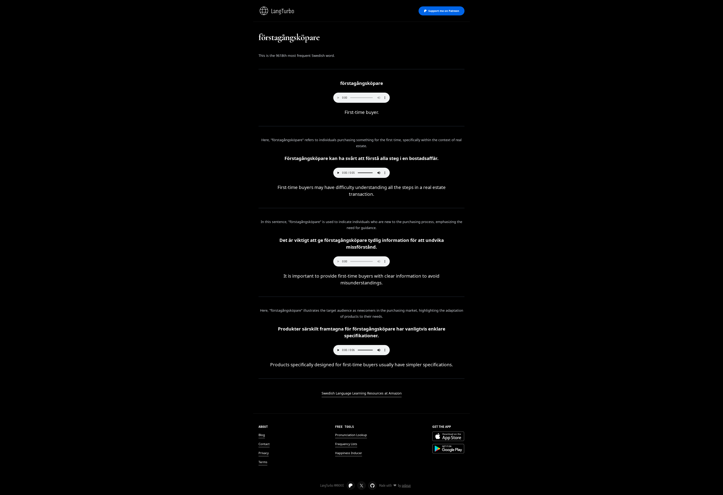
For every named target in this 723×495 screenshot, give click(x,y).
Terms (263, 462)
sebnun (406, 485)
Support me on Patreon (443, 11)
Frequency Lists (346, 444)
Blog (262, 435)
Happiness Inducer (348, 453)
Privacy (264, 453)
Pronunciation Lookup (351, 435)
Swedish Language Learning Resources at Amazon (362, 393)
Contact (264, 444)
